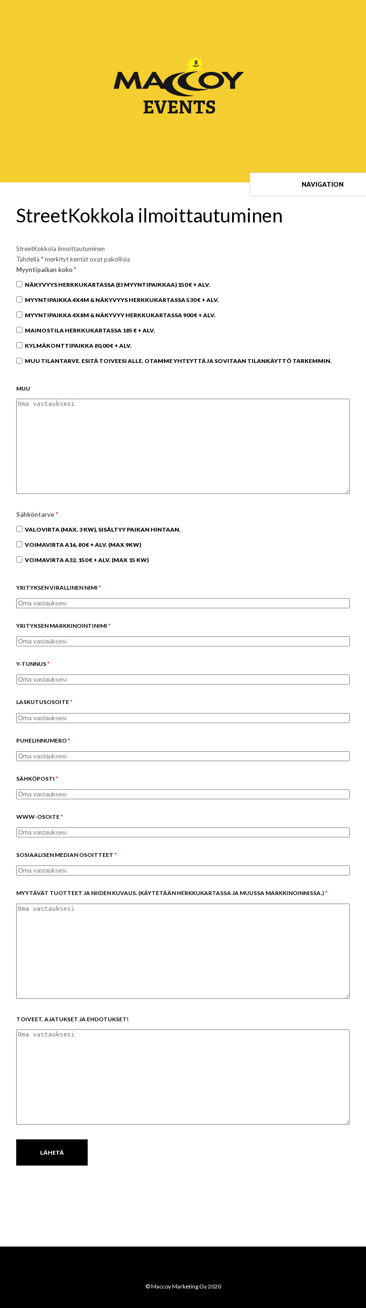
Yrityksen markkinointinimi (63, 625)
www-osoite (39, 816)
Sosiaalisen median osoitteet (66, 854)
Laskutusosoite (44, 701)
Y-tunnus (33, 663)
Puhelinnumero (43, 740)
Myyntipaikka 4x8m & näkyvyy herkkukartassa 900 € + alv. (120, 315)
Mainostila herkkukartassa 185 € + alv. (90, 330)
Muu (23, 388)
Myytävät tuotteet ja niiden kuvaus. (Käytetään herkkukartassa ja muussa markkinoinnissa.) (171, 892)
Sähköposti (37, 778)
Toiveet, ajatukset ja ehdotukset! (72, 1019)
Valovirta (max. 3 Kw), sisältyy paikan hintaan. (103, 529)
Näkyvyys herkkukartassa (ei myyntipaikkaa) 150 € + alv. (117, 284)
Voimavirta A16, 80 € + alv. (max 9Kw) (83, 544)
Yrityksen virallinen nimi (58, 587)
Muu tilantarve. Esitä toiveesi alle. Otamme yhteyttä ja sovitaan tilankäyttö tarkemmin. (178, 360)
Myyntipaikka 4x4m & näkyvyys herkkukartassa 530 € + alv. (122, 299)
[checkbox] (19, 284)
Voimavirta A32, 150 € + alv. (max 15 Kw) (87, 559)
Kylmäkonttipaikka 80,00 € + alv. (78, 345)
